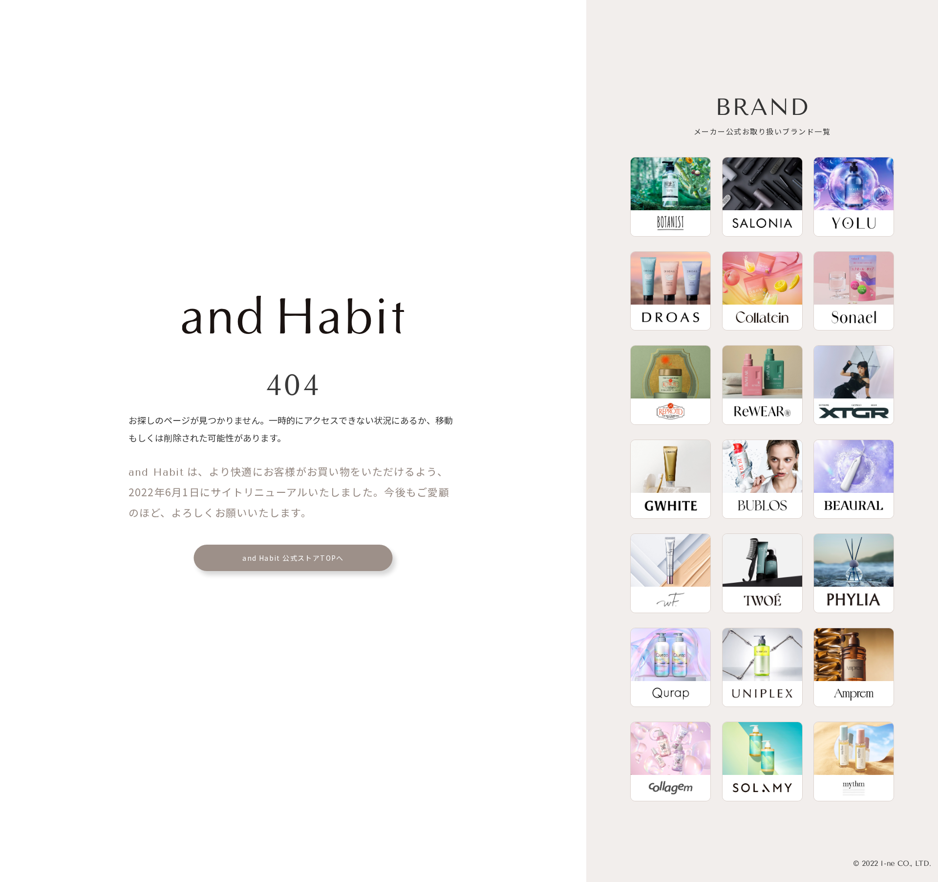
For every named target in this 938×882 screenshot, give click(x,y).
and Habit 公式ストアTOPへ (293, 558)
